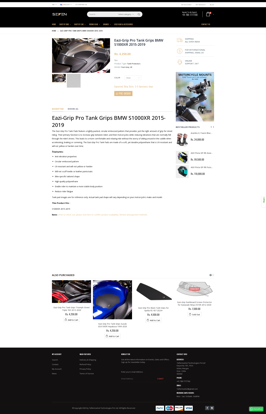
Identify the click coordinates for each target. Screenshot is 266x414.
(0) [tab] (73, 108)
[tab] (57, 109)
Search (139, 14)
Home (54, 31)
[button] (210, 275)
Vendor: (117, 67)
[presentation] (211, 127)
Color (117, 77)
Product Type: (120, 63)
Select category (124, 14)
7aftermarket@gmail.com (187, 389)
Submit (160, 378)
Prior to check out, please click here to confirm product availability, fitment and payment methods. (103, 214)
